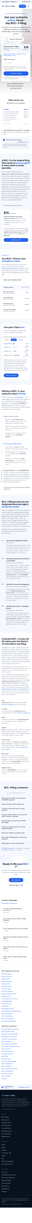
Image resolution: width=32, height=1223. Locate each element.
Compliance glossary (7, 1054)
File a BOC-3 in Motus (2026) (10, 1034)
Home (3, 1144)
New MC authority (7, 974)
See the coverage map (23, 713)
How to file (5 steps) (7, 1016)
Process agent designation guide (11, 1046)
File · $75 (22, 6)
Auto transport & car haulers (10, 998)
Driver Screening (6, 1134)
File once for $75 (11, 375)
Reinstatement (6, 1136)
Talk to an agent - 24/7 (16, 885)
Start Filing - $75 (6, 1153)
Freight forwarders (7, 981)
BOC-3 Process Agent (8, 1161)
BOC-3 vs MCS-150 (7, 1063)
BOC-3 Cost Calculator (8, 1177)
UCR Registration (6, 1122)
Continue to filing (16, 73)
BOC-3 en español (7, 1041)
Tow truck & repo (6, 1003)
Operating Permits (7, 1131)
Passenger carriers (7, 986)
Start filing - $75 (16, 240)
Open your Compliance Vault (12, 280)
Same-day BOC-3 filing (8, 1031)
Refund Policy (5, 1189)
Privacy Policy (5, 1186)
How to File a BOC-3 (7, 1164)
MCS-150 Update (6, 1125)
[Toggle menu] (28, 6)
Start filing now (16, 880)
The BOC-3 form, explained (9, 1039)
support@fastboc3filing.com (9, 1)
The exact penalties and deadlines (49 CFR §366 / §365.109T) (17, 488)
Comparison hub (6, 1059)
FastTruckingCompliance (18, 1200)
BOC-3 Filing (5, 1117)
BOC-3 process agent (8, 1018)
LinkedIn (4, 1201)
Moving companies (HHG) (9, 993)
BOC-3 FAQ (5, 1056)
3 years (7, 339)
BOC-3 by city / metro (8, 1051)
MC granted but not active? (9, 1036)
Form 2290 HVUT (6, 1128)
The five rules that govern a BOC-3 (13, 205)
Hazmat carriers (6, 984)
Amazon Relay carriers (8, 1008)
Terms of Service (6, 1183)
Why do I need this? (16, 39)
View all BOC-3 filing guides (9, 903)
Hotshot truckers (6, 989)
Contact (4, 1150)
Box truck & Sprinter (7, 991)
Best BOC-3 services (7, 1073)
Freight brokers (6, 979)
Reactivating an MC (7, 1013)
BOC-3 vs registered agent (9, 1061)
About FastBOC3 (6, 1076)
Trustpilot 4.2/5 (16, 88)
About (3, 1147)
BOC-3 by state (6, 1049)
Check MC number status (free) (10, 1029)
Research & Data (6, 1180)
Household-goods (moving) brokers (11, 1011)
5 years (14, 339)
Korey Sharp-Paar (17, 793)
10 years (21, 339)
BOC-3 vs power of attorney (9, 1068)
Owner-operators (7, 976)
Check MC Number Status (9, 1175)
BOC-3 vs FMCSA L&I (7, 1071)
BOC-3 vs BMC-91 (6, 1066)
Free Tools (4, 1172)
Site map (4, 1078)
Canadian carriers (6, 996)
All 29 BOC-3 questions (8, 848)
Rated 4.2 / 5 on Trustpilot (17, 103)
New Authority (6, 1120)
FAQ (3, 1158)
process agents (19, 397)
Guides (4, 1155)
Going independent (7, 1001)
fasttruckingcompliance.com (10, 268)
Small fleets (5, 1006)
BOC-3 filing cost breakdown (9, 1044)
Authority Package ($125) (9, 1021)
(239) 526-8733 (26, 1)
